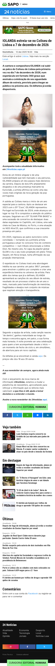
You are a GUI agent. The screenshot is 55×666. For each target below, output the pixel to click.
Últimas (8, 519)
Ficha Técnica (8, 654)
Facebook (33, 593)
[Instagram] (11, 646)
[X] (44, 646)
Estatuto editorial (22, 654)
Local (5, 59)
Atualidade (20, 444)
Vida (36, 52)
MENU (24, 4)
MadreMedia (8, 52)
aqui (40, 356)
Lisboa (25, 56)
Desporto (6, 533)
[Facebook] (27, 646)
